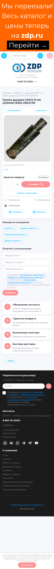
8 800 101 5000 (25, 82)
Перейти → (28, 45)
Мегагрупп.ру (27, 508)
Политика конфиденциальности (27, 505)
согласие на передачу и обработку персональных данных (26, 276)
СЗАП (6, 170)
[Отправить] (48, 386)
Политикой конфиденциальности (21, 281)
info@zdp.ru (8, 425)
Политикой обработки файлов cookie (33, 560)
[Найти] (40, 56)
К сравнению (14, 200)
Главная (7, 93)
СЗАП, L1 (18, 93)
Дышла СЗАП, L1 (33, 93)
